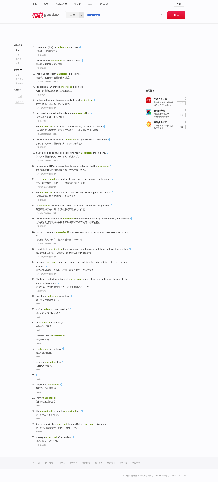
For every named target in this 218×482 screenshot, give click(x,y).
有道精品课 (61, 4)
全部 (17, 75)
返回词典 (19, 102)
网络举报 (136, 463)
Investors (49, 463)
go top (20, 96)
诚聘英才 (98, 463)
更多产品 (104, 4)
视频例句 (19, 83)
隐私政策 (139, 476)
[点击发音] (80, 47)
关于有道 (36, 463)
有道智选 (61, 463)
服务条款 (147, 476)
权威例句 (18, 90)
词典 (34, 4)
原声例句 (18, 69)
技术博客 (86, 463)
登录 (179, 4)
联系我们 (111, 463)
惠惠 (90, 4)
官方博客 (74, 463)
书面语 (18, 59)
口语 (17, 55)
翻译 (46, 4)
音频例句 (19, 79)
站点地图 (123, 463)
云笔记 (77, 4)
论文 (17, 63)
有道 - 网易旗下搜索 (45, 15)
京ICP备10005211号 (177, 476)
